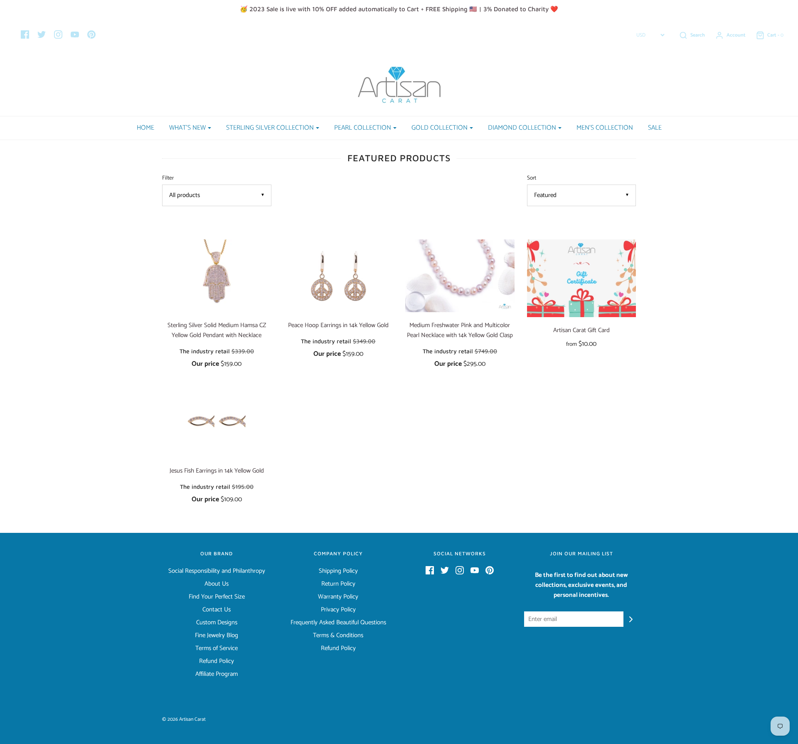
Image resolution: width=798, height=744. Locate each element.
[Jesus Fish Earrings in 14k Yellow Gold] (216, 421)
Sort (531, 178)
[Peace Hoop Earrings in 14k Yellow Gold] (338, 275)
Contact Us (216, 610)
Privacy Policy (338, 610)
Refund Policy (216, 661)
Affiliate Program (216, 674)
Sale (655, 127)
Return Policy (338, 584)
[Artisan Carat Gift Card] (581, 278)
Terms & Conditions (338, 636)
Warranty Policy (338, 597)
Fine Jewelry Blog (216, 636)
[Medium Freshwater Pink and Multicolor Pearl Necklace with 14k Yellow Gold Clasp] (460, 275)
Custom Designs (216, 623)
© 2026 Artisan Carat (184, 719)
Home (145, 127)
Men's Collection (604, 127)
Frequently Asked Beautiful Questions (338, 623)
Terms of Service (216, 648)
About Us (216, 584)
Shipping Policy (338, 571)
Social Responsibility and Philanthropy (216, 571)
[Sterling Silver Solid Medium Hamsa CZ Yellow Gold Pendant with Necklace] (216, 275)
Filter (168, 178)
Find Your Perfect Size (217, 597)
